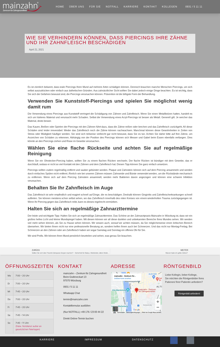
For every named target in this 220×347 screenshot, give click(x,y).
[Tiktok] (190, 340)
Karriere (131, 6)
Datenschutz (143, 339)
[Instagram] (182, 340)
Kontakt (150, 6)
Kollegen (169, 6)
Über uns (76, 6)
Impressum (93, 339)
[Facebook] (174, 340)
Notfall (112, 6)
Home (60, 6)
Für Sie (95, 6)
